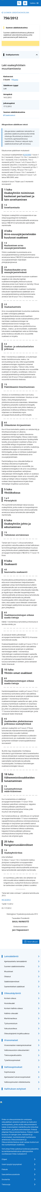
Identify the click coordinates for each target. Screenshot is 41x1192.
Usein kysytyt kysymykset (12, 1164)
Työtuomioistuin (10, 1023)
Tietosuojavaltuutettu (13, 1055)
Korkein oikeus (10, 998)
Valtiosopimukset (13, 1067)
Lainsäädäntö (11, 956)
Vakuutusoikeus (10, 1028)
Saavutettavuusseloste (11, 1174)
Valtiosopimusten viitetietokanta (17, 1082)
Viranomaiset (11, 1040)
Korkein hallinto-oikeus (13, 1008)
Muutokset (8, 971)
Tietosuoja (6, 1184)
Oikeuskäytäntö (12, 993)
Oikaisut (7, 976)
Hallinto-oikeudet (11, 1013)
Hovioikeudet (9, 1003)
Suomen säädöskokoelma (16, 12)
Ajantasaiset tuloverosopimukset (17, 1077)
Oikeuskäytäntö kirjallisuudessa (16, 1033)
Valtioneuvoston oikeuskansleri (16, 1050)
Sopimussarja (9, 1072)
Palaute (5, 1169)
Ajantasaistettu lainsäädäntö (15, 961)
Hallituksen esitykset (15, 1088)
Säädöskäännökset (11, 981)
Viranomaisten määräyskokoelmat (17, 1045)
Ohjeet (4, 1159)
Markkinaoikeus (10, 1018)
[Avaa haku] (19, 3)
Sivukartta (6, 1179)
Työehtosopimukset (12, 1060)
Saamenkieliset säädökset (14, 986)
